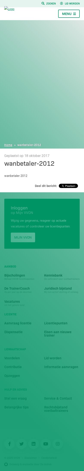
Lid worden (72, 3)
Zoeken (51, 3)
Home (8, 145)
